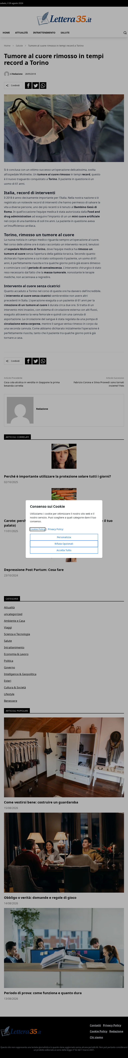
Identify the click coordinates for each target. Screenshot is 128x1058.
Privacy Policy (55, 529)
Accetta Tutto (64, 550)
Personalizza (64, 537)
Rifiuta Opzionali (64, 543)
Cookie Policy (37, 529)
